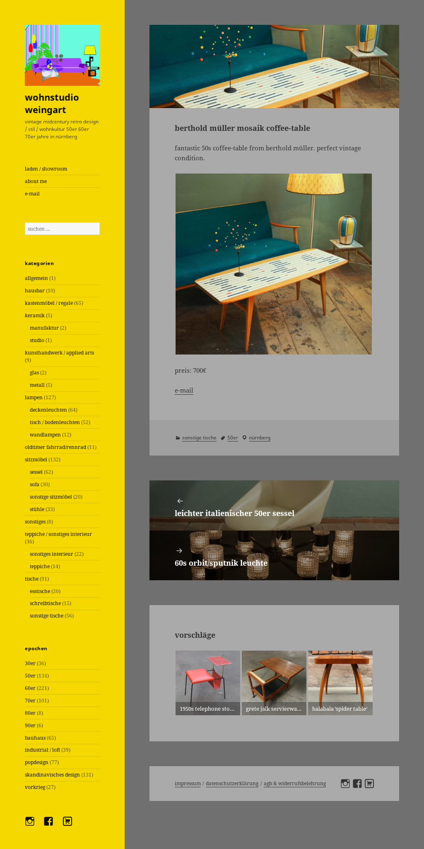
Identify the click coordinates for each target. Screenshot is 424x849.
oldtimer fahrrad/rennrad (55, 447)
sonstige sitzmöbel (51, 496)
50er (30, 675)
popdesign (36, 762)
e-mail (32, 193)
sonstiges (35, 521)
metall (37, 384)
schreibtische (45, 603)
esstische (40, 591)
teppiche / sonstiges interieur (58, 534)
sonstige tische (46, 615)
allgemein (36, 278)
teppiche (40, 566)
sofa (34, 484)
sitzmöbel (36, 459)
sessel (36, 471)
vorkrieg (35, 787)
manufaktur (44, 327)
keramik (35, 315)
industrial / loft (42, 749)
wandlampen (45, 434)
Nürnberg (259, 437)
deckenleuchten (48, 409)
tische (32, 578)
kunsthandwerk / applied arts (59, 352)
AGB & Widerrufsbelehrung (295, 783)
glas (34, 372)
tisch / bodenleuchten (55, 422)
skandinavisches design (52, 774)
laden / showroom (46, 168)
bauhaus (35, 737)
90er (30, 725)
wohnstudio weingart (52, 103)
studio (37, 340)
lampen (34, 397)
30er (30, 663)
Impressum (188, 783)
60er (30, 688)
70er (30, 700)
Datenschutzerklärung (232, 783)
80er (30, 712)
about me (36, 181)
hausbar (35, 290)
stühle (37, 509)
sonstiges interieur (51, 553)
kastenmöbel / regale (49, 302)
